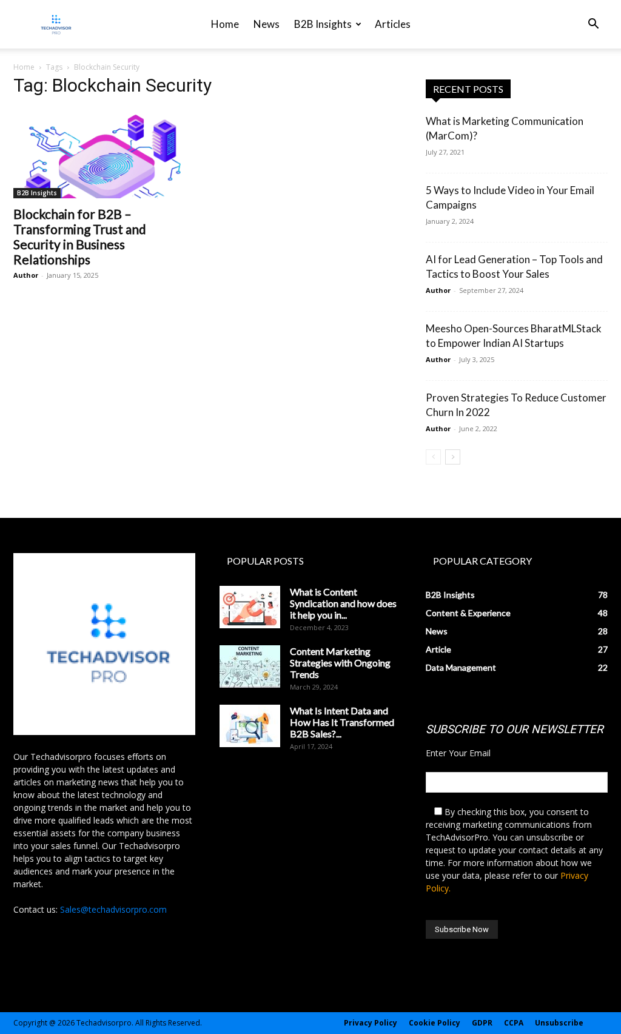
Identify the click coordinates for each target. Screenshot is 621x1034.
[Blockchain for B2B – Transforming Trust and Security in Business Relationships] (104, 153)
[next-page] (452, 457)
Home (225, 24)
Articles (393, 24)
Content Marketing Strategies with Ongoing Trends (340, 662)
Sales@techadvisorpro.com (113, 909)
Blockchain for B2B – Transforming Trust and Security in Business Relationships (79, 236)
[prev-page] (433, 457)
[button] (593, 25)
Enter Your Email (458, 753)
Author (25, 275)
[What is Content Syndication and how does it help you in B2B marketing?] (250, 607)
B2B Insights (323, 24)
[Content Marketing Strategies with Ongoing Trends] (250, 666)
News (266, 24)
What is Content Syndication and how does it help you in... (343, 603)
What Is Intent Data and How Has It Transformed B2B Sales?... (342, 722)
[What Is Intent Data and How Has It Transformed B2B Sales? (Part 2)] (250, 726)
